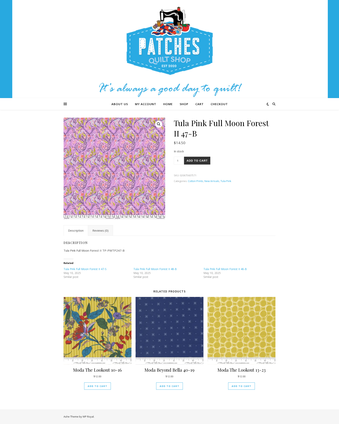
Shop (184, 104)
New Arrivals (211, 181)
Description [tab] (76, 230)
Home (168, 104)
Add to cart (197, 160)
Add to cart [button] (97, 386)
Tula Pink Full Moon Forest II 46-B (225, 269)
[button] (158, 124)
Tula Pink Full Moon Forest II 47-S (85, 269)
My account (145, 104)
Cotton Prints (195, 181)
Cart (199, 104)
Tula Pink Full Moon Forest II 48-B (155, 269)
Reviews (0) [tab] (100, 230)
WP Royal (88, 416)
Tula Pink (226, 181)
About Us (119, 104)
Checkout (219, 104)
